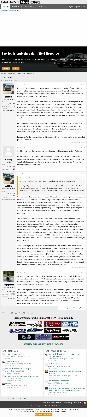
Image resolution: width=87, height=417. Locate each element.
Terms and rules (56, 403)
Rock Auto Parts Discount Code (58, 381)
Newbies (7, 358)
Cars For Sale (52, 361)
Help (75, 403)
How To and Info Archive (12, 373)
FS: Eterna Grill (52, 364)
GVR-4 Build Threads (11, 388)
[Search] (84, 6)
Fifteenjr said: (23, 178)
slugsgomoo (9, 284)
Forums (6, 6)
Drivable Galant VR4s (12, 361)
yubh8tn (5, 80)
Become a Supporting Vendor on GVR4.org (43, 344)
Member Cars (29, 6)
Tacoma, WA (11, 298)
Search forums (14, 10)
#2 (84, 147)
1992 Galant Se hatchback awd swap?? (18, 369)
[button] (16, 6)
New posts (4, 10)
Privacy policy (67, 403)
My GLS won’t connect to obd (14, 354)
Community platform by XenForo (43, 406)
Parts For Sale (52, 368)
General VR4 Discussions (13, 366)
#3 (84, 174)
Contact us (46, 403)
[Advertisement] (43, 29)
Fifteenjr (8, 159)
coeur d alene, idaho (8, 110)
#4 (84, 272)
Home (80, 403)
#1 (84, 84)
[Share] (81, 84)
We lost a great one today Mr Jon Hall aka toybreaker (22, 376)
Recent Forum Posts (10, 350)
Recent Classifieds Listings (55, 350)
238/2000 (8, 383)
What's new (42, 6)
